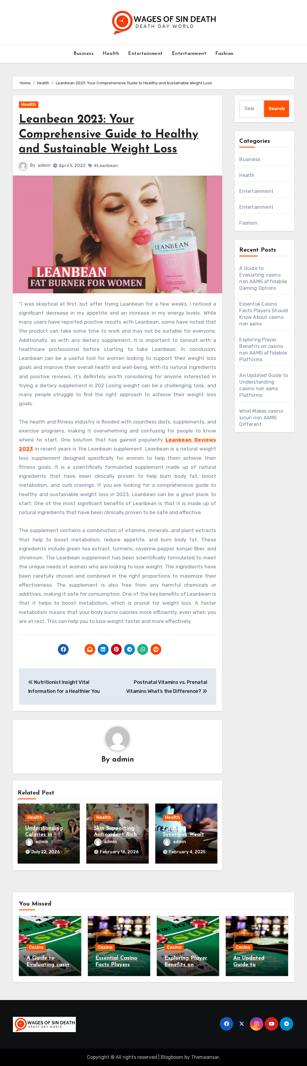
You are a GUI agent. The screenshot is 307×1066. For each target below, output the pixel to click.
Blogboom (172, 1057)
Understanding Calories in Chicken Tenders (45, 835)
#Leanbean (106, 165)
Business (83, 53)
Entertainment (145, 53)
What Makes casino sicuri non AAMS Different (261, 417)
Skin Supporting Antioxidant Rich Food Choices (115, 835)
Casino (36, 947)
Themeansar (205, 1057)
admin (43, 165)
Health (111, 53)
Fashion (224, 53)
